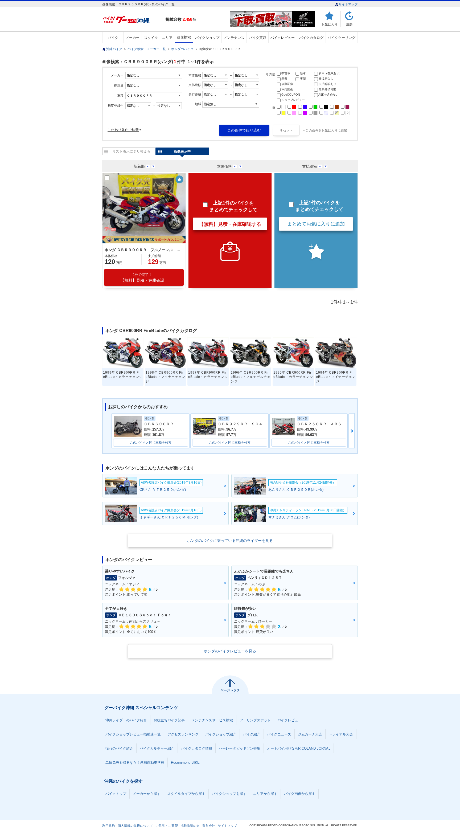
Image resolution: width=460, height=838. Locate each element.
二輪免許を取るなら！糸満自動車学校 (134, 763)
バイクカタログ (311, 38)
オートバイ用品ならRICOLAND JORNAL (298, 748)
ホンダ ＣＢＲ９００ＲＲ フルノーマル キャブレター (143, 250)
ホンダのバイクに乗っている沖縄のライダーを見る (230, 540)
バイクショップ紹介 (220, 734)
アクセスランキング (183, 734)
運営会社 (208, 826)
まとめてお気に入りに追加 (316, 224)
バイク (113, 38)
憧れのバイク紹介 (119, 748)
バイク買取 (257, 38)
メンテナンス (234, 38)
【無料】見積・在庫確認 (142, 278)
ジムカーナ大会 (310, 734)
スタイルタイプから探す (186, 794)
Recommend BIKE (185, 763)
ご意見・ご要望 (166, 826)
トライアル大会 (341, 734)
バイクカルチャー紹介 (157, 748)
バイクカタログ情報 (196, 748)
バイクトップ (115, 794)
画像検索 (184, 37)
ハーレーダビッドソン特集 (239, 748)
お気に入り (330, 24)
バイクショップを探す (229, 794)
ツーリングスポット (255, 720)
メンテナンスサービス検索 (212, 720)
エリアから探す (265, 794)
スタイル (151, 38)
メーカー (132, 38)
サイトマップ (348, 4)
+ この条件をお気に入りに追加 (325, 130)
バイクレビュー (282, 38)
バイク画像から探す (299, 794)
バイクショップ (207, 38)
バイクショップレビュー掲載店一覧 (133, 734)
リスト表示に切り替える (131, 151)
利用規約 (108, 826)
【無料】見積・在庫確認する (230, 224)
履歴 (349, 24)
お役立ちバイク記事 (169, 720)
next (352, 430)
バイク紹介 (251, 734)
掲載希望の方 (190, 826)
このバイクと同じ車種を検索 (150, 442)
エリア (167, 38)
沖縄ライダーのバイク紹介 (126, 720)
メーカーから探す (147, 794)
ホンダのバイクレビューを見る (230, 651)
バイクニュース (279, 734)
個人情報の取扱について (135, 826)
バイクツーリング (341, 38)
